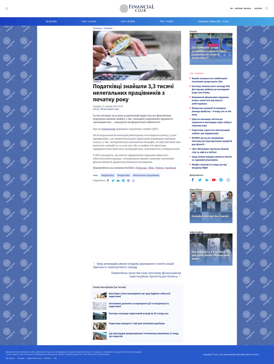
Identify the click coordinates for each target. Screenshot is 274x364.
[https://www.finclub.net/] (137, 8)
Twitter (159, 167)
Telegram (141, 167)
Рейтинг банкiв (243, 9)
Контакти (47, 358)
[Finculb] (193, 180)
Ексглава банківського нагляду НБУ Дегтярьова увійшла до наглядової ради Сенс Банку (211, 89)
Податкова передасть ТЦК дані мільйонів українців (137, 323)
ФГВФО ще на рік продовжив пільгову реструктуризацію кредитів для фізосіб (212, 141)
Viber (151, 167)
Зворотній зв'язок (34, 358)
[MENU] (6, 8)
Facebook (170, 167)
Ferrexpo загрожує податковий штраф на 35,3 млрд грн (138, 313)
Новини (97, 81)
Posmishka (254, 354)
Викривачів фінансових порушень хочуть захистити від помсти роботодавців (210, 100)
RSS (55, 358)
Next (234, 49)
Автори (258, 9)
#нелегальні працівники (146, 175)
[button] (267, 8)
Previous (187, 49)
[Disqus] (137, 220)
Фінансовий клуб (109, 109)
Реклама (20, 358)
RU (231, 9)
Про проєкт (10, 358)
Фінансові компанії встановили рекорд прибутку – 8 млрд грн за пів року (211, 111)
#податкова (123, 175)
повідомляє (109, 129)
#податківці (108, 175)
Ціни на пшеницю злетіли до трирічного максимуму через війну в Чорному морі (212, 122)
